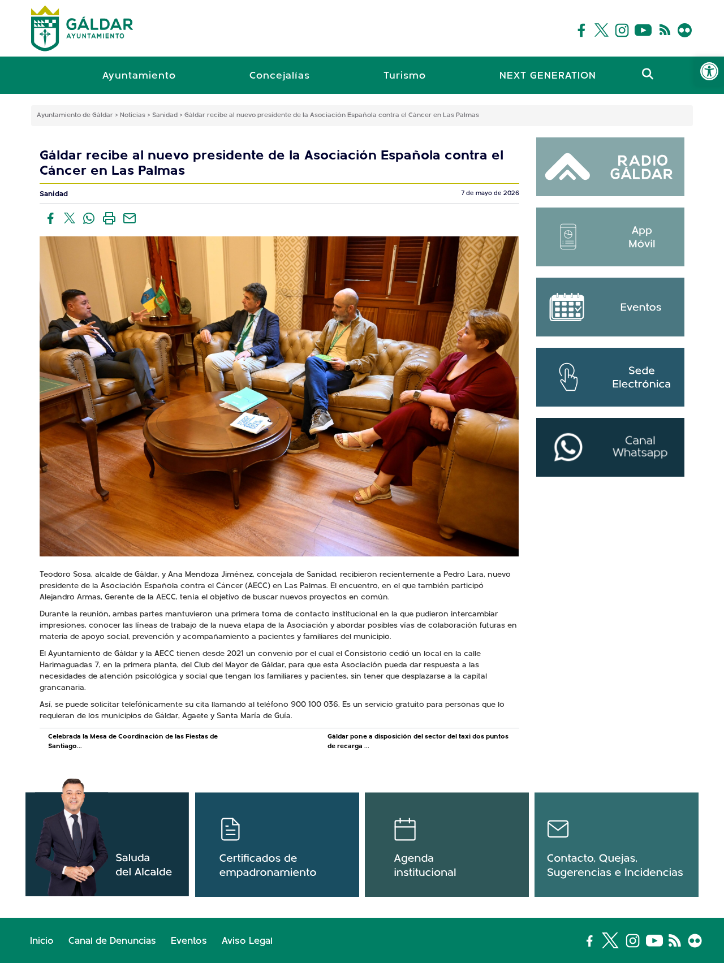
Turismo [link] (404, 76)
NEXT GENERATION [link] (547, 76)
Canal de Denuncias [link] (112, 941)
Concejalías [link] (279, 76)
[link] (709, 71)
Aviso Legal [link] (247, 941)
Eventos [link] (189, 941)
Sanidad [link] (54, 194)
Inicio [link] (42, 941)
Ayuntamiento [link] (139, 76)
